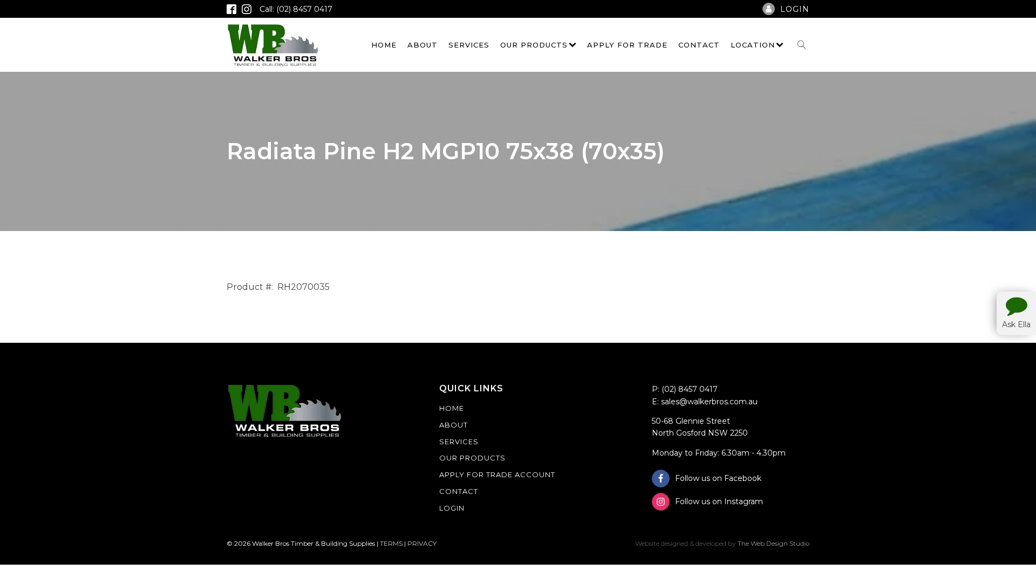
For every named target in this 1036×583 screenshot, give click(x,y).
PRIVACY (422, 543)
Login (452, 508)
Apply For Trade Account (497, 474)
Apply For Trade (627, 44)
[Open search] (801, 45)
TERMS (391, 543)
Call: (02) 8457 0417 (296, 9)
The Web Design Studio (773, 543)
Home (384, 44)
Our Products (534, 44)
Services (468, 44)
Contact (699, 44)
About (422, 44)
